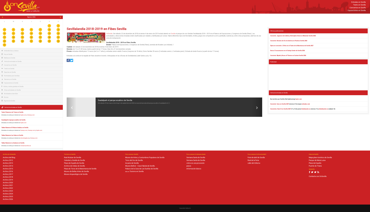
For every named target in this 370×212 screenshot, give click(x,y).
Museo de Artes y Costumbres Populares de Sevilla (144, 157)
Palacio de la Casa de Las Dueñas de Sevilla (141, 169)
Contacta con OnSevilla (317, 176)
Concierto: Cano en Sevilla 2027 (279, 104)
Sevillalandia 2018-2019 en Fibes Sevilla (96, 29)
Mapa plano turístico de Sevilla (320, 157)
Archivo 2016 (8, 171)
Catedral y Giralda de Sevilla (74, 160)
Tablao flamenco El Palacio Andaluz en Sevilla (14, 127)
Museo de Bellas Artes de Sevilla (76, 171)
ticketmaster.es (305, 109)
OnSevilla (109, 33)
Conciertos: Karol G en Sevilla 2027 (280, 109)
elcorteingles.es (24, 138)
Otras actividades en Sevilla (12, 90)
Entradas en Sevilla (358, 2)
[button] (71, 107)
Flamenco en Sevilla (10, 79)
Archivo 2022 (8, 188)
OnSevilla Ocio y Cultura (11, 51)
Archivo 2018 (8, 177)
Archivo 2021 (8, 185)
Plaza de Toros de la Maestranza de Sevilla (80, 169)
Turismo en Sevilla (137, 171)
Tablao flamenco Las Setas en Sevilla (12, 135)
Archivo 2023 (8, 191)
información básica (193, 169)
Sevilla (173, 33)
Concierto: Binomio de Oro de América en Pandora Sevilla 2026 (288, 40)
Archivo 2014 (8, 166)
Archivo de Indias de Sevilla (74, 166)
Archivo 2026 (8, 199)
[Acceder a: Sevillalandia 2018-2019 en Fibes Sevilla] (86, 38)
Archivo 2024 (8, 194)
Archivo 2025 (8, 196)
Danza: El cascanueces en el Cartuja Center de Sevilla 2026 (287, 50)
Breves (6, 97)
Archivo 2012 (8, 160)
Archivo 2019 (8, 180)
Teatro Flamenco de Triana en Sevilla (12, 112)
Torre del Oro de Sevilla (134, 160)
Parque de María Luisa (317, 160)
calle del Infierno (254, 163)
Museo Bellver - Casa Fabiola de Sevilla (140, 166)
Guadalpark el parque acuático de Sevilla (13, 120)
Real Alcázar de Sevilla (72, 157)
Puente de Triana (315, 166)
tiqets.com (23, 115)
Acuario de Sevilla (132, 163)
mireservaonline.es (25, 145)
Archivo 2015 (8, 169)
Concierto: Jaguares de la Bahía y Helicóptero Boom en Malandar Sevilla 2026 (293, 36)
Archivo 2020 (8, 183)
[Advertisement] (216, 20)
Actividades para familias (12, 76)
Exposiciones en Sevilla (357, 10)
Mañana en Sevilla (9, 58)
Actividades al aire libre (11, 93)
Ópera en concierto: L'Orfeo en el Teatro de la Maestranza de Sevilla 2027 (291, 45)
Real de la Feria (253, 160)
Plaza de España (315, 163)
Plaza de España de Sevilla (74, 163)
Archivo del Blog (9, 157)
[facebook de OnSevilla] (309, 173)
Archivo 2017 (8, 174)
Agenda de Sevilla (9, 101)
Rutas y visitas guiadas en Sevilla (13, 86)
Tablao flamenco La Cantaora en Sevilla (12, 143)
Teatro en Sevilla (359, 5)
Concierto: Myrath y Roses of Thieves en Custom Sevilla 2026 (288, 55)
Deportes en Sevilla (10, 72)
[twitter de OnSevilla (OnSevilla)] (312, 173)
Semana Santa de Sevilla (195, 157)
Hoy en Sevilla (8, 54)
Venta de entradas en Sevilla (12, 61)
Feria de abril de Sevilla (256, 157)
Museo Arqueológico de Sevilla (75, 174)
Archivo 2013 (8, 163)
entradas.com (306, 104)
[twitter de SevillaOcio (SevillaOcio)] (315, 173)
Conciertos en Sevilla (358, 8)
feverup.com (31, 115)
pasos (188, 166)
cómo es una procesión (195, 163)
